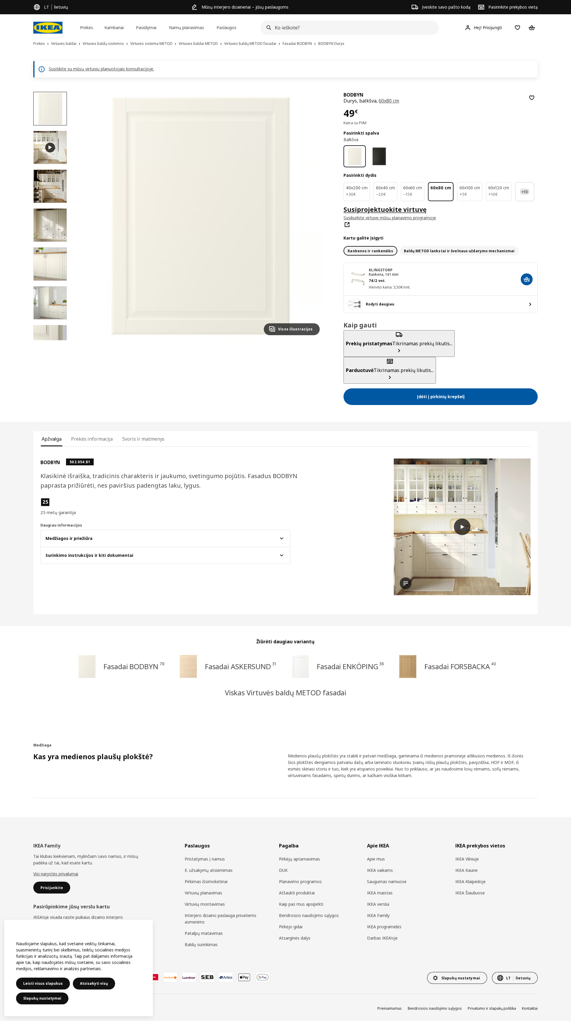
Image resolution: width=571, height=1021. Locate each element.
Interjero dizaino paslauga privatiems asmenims (220, 919)
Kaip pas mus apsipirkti (301, 904)
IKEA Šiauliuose (470, 893)
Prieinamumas (389, 1008)
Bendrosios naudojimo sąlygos (309, 915)
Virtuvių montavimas (205, 904)
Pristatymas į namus (205, 859)
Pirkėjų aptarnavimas (299, 859)
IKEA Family (378, 915)
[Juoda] (379, 156)
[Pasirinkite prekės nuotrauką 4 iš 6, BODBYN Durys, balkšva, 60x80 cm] (50, 264)
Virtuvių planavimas (203, 893)
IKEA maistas (380, 893)
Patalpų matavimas (204, 933)
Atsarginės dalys (294, 938)
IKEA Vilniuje (467, 859)
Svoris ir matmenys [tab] (143, 439)
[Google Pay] (262, 977)
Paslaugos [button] (226, 27)
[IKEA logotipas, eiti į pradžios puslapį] (47, 28)
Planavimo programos (300, 881)
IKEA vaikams (380, 870)
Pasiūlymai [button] (146, 27)
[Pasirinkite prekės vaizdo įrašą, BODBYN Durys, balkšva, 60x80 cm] (50, 147)
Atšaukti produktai (297, 893)
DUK (283, 870)
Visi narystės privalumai (55, 874)
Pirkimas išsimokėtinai (206, 881)
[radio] (370, 251)
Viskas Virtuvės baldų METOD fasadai (285, 692)
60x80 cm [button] (389, 101)
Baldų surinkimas (201, 944)
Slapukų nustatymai (42, 998)
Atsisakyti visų (94, 983)
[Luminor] (188, 977)
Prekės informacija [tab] (92, 439)
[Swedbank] (170, 977)
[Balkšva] (354, 156)
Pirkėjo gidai (290, 926)
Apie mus (376, 859)
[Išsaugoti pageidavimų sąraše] (532, 98)
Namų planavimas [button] (186, 27)
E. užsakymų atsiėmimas (209, 870)
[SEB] (207, 977)
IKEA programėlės (384, 926)
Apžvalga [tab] (52, 439)
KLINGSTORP (381, 269)
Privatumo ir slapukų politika (492, 1008)
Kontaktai (530, 1008)
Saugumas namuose (387, 881)
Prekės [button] (86, 27)
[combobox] (348, 28)
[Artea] (225, 977)
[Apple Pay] (244, 977)
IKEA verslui (378, 904)
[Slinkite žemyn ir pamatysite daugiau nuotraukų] (50, 340)
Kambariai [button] (114, 27)
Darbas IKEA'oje (382, 938)
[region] (200, 216)
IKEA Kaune (466, 870)
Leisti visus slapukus (43, 983)
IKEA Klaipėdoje (470, 881)
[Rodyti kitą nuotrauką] (313, 216)
